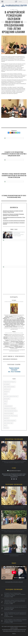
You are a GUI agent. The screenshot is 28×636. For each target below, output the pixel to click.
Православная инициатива (9, 420)
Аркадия (18, 321)
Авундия (21, 341)
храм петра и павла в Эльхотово (11, 396)
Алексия (23, 324)
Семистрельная (18, 347)
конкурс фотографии (8, 413)
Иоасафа (14, 319)
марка (5, 403)
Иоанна (18, 319)
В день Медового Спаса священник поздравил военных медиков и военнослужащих (15, 620)
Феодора (11, 324)
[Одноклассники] (10, 132)
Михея (4, 320)
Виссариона (9, 320)
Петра (18, 323)
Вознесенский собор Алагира (10, 415)
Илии (5, 319)
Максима (5, 336)
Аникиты (11, 316)
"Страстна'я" (11, 347)
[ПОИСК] (26, 1)
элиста (5, 425)
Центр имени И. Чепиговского (10, 359)
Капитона (5, 318)
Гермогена (13, 321)
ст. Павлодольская (8, 406)
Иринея (17, 341)
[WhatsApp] (16, 132)
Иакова (14, 323)
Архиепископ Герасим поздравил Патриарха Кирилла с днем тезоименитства (13, 215)
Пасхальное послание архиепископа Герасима (14, 220)
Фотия (6, 316)
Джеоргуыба (6, 398)
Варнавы (22, 320)
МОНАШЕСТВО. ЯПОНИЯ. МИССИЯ (14, 582)
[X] (12, 132)
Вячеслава (9, 319)
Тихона (6, 340)
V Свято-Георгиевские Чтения (10, 410)
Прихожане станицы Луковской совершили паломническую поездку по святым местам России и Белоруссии (14, 175)
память (5, 393)
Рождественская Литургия (9, 381)
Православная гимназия (9, 386)
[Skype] (17, 132)
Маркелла (7, 323)
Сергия (23, 318)
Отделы (5, 401)
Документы (14, 207)
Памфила (21, 317)
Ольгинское (6, 391)
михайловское (7, 389)
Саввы (9, 321)
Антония (22, 319)
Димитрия (5, 321)
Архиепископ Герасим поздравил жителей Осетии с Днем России (13, 211)
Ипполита (13, 341)
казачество (6, 418)
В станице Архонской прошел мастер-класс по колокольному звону (14, 196)
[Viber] (14, 132)
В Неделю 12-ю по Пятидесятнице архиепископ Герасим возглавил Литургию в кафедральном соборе (14, 153)
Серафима (20, 343)
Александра (6, 317)
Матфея (14, 320)
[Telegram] (19, 132)
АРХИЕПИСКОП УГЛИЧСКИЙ (9, 408)
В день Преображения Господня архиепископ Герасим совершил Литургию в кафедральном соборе (15, 614)
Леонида (7, 326)
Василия (8, 325)
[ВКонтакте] (8, 132)
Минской (20, 346)
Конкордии (6, 342)
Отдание (6, 334)
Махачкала (6, 427)
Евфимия (18, 320)
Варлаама (19, 318)
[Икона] (14, 314)
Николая (15, 326)
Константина (6, 343)
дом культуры (6, 384)
